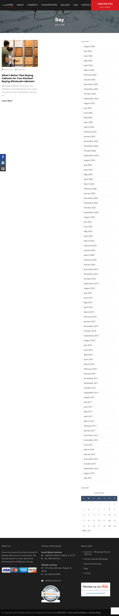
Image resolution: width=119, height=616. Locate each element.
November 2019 (91, 274)
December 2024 (91, 141)
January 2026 (89, 79)
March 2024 (89, 184)
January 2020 (89, 264)
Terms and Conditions (77, 612)
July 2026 (88, 51)
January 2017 (89, 430)
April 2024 (88, 179)
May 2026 (88, 60)
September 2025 (91, 98)
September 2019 (91, 283)
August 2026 (89, 46)
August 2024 (89, 160)
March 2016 (89, 449)
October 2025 (90, 94)
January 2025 (89, 136)
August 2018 (89, 340)
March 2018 (89, 364)
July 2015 (88, 478)
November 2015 (91, 459)
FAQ (76, 5)
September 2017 (91, 392)
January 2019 (89, 321)
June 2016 (88, 445)
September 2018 (91, 335)
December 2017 (91, 378)
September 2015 (91, 468)
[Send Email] (3, 168)
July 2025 (88, 108)
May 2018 (88, 354)
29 (109, 526)
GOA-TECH (61, 612)
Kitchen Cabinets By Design (96, 559)
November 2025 (91, 89)
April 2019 (88, 307)
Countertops (49, 5)
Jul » (89, 530)
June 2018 (88, 350)
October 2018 (90, 331)
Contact (86, 5)
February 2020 (90, 260)
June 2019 (88, 297)
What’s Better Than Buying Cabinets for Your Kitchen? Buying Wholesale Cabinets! (18, 78)
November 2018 (91, 326)
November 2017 (91, 383)
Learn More (7, 100)
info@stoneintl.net (53, 580)
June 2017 (88, 407)
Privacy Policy (95, 612)
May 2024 (88, 174)
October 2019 (90, 279)
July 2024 (88, 165)
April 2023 (88, 236)
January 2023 (89, 250)
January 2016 (89, 454)
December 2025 (91, 84)
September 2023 (91, 212)
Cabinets (32, 5)
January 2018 (89, 373)
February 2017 (90, 426)
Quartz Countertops (93, 563)
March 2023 (89, 241)
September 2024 (91, 155)
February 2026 (90, 75)
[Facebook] (3, 157)
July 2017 (88, 402)
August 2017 (89, 397)
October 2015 (90, 463)
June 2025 (88, 113)
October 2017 (90, 388)
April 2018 (88, 359)
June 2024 (88, 169)
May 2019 (88, 302)
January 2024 (89, 193)
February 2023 (90, 245)
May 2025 (88, 117)
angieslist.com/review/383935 (95, 593)
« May (83, 530)
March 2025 (89, 127)
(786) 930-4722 (105, 4)
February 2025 (90, 131)
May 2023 (88, 231)
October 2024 (90, 150)
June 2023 (88, 226)
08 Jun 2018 (8, 70)
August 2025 (89, 103)
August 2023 (89, 217)
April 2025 (88, 122)
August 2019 (89, 288)
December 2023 (91, 198)
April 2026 (88, 65)
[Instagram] (3, 163)
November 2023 (91, 203)
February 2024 (90, 188)
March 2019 (89, 312)
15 (109, 515)
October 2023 (90, 207)
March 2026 (89, 70)
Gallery (65, 5)
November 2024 (91, 146)
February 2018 (90, 369)
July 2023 (88, 222)
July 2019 (88, 293)
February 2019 (90, 316)
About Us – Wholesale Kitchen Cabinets (97, 553)
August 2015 (89, 473)
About (20, 5)
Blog (86, 568)
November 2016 (91, 440)
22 (109, 520)
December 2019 (91, 269)
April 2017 (88, 416)
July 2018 (88, 345)
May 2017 (88, 411)
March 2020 (89, 255)
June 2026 (88, 56)
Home (10, 5)
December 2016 (91, 435)
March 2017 (89, 421)
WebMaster (21, 70)
